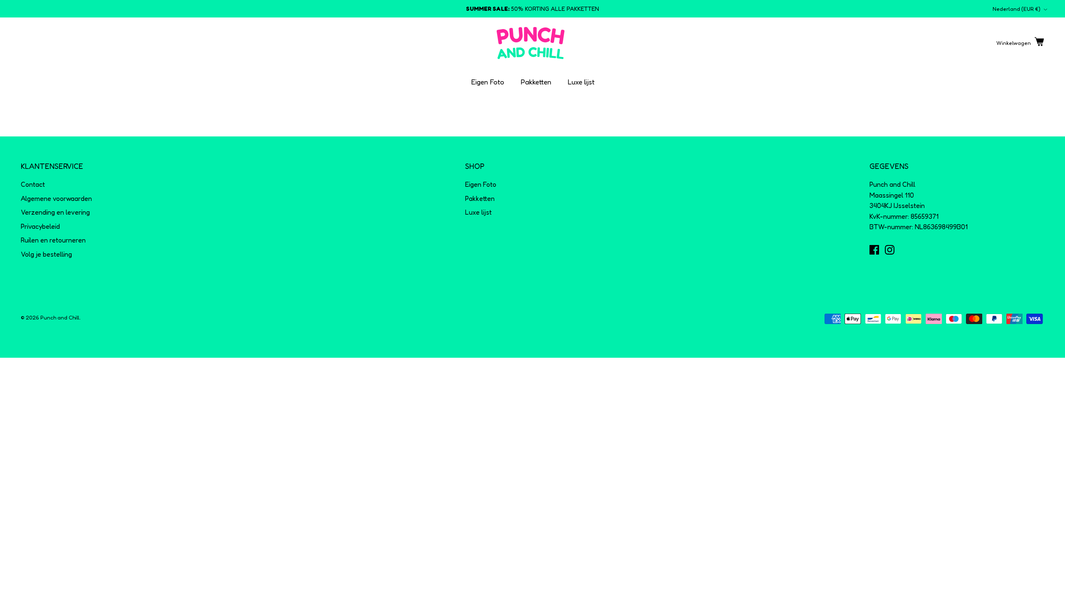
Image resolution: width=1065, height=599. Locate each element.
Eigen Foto (487, 81)
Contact (33, 184)
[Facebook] (874, 250)
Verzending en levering (55, 212)
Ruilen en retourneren (53, 240)
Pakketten (536, 81)
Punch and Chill (59, 317)
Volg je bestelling (46, 254)
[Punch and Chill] (530, 43)
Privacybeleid (40, 226)
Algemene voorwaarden (56, 198)
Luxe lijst (581, 81)
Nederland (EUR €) (1016, 8)
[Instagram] (889, 250)
